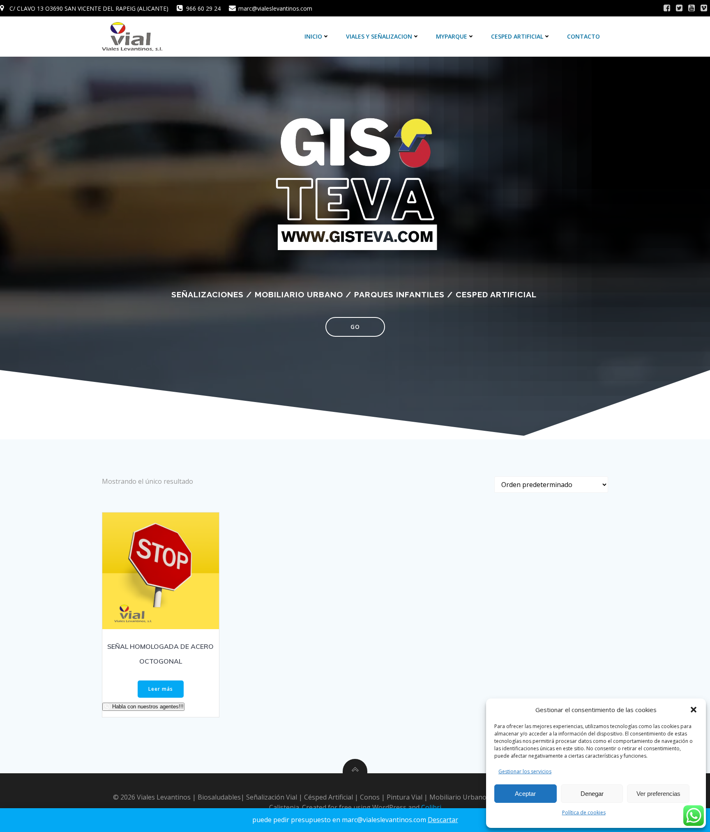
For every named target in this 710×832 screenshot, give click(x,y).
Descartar (443, 819)
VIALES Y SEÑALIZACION (379, 36)
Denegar (592, 793)
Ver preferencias (658, 793)
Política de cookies (584, 812)
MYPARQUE (451, 36)
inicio (313, 36)
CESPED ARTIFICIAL (517, 36)
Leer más (160, 688)
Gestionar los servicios (524, 771)
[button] (693, 710)
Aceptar (525, 793)
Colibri (431, 807)
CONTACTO (583, 36)
